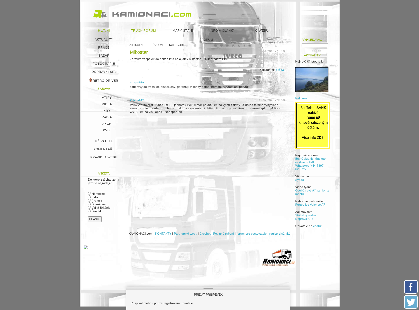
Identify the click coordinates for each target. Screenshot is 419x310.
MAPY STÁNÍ (183, 30)
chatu (317, 226)
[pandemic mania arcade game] (86, 248)
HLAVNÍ (104, 30)
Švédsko (97, 211)
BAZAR (104, 55)
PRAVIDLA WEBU (103, 157)
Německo (98, 193)
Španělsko (98, 204)
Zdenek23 (137, 100)
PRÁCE (104, 47)
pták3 (280, 69)
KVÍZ (107, 130)
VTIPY (107, 97)
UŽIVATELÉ (104, 141)
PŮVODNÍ (157, 45)
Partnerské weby (185, 233)
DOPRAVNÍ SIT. (104, 71)
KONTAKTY (163, 233)
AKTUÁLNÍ (136, 45)
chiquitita (137, 82)
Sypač (299, 179)
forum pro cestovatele (252, 233)
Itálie (94, 197)
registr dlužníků (279, 233)
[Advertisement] (176, 276)
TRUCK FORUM (143, 30)
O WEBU (262, 30)
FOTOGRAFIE (104, 63)
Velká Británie (100, 207)
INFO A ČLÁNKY (222, 30)
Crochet (205, 233)
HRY (106, 110)
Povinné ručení (223, 233)
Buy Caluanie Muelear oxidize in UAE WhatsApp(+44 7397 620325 (310, 164)
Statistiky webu (305, 215)
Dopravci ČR (304, 218)
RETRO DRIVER (105, 80)
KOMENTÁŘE (104, 149)
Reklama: (301, 98)
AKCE (106, 123)
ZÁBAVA (104, 88)
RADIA (107, 117)
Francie (96, 200)
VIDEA (107, 104)
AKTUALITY (104, 39)
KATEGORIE (177, 45)
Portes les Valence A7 (310, 204)
